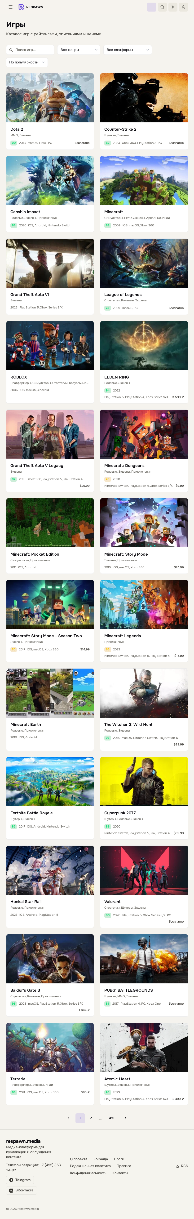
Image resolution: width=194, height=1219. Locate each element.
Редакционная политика (90, 1166)
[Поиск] (162, 7)
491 (112, 1118)
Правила (124, 1166)
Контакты (120, 1173)
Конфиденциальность (88, 1173)
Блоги (119, 1159)
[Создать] (151, 7)
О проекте (79, 1159)
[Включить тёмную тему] (172, 7)
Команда (100, 1159)
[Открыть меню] (10, 7)
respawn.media (23, 1141)
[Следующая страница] (125, 1118)
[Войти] (183, 7)
